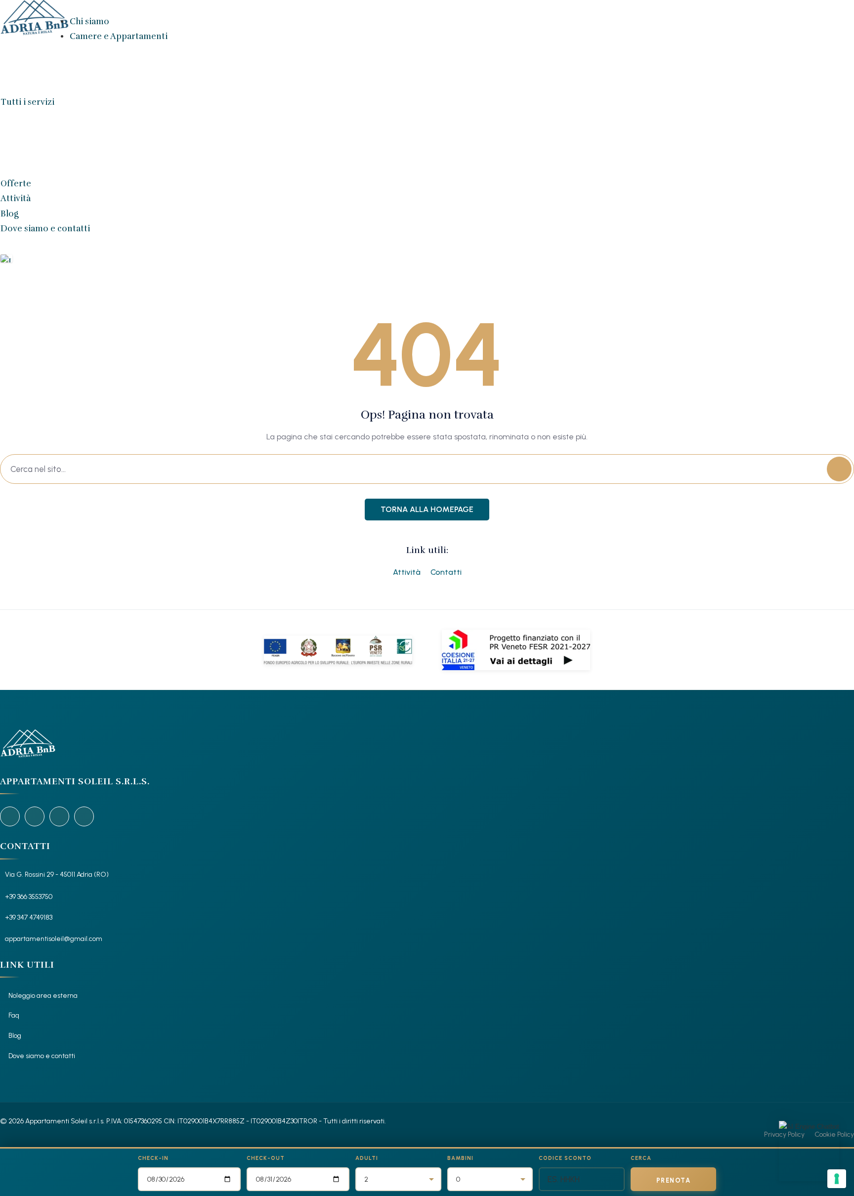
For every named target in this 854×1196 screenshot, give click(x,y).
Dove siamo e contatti (45, 228)
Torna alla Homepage (427, 509)
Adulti (366, 1158)
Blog (9, 214)
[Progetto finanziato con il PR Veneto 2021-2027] (516, 650)
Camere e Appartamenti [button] (119, 36)
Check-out (266, 1158)
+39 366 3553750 (28, 897)
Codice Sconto (565, 1158)
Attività (15, 198)
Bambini (460, 1158)
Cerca (641, 1158)
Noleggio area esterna (43, 995)
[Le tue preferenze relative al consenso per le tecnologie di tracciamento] (836, 1178)
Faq (13, 1015)
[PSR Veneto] (338, 650)
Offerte (15, 183)
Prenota (673, 1180)
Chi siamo (89, 21)
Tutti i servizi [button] (27, 102)
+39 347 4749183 (28, 917)
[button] (7, 258)
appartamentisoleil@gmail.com (53, 939)
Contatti (446, 572)
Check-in (153, 1158)
